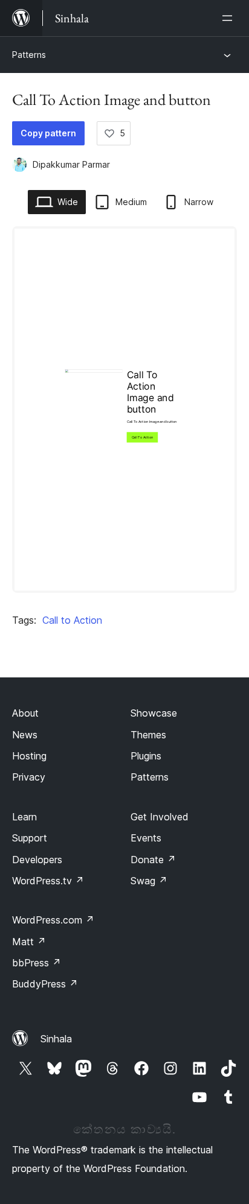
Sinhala (56, 1039)
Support (29, 838)
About (25, 713)
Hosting (29, 756)
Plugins (146, 756)
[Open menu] (229, 18)
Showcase (154, 713)
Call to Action (72, 620)
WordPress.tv (48, 881)
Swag (149, 881)
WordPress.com (53, 920)
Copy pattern (48, 133)
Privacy (28, 777)
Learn (24, 817)
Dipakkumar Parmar (71, 164)
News (24, 735)
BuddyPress (45, 984)
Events (146, 838)
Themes (148, 735)
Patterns (29, 54)
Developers (37, 860)
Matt (29, 942)
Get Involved (160, 817)
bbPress (36, 963)
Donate (153, 860)
